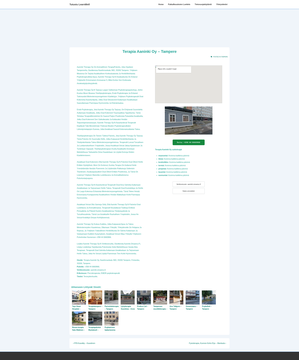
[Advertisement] (149, 26)
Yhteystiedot (221, 4)
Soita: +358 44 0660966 (188, 142)
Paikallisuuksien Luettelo (179, 4)
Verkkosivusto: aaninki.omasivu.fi (188, 184)
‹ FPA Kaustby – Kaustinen (84, 343)
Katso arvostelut (189, 191)
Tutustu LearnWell (79, 4)
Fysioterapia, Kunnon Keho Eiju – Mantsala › (207, 343)
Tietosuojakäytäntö (203, 4)
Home (161, 4)
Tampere (224, 57)
